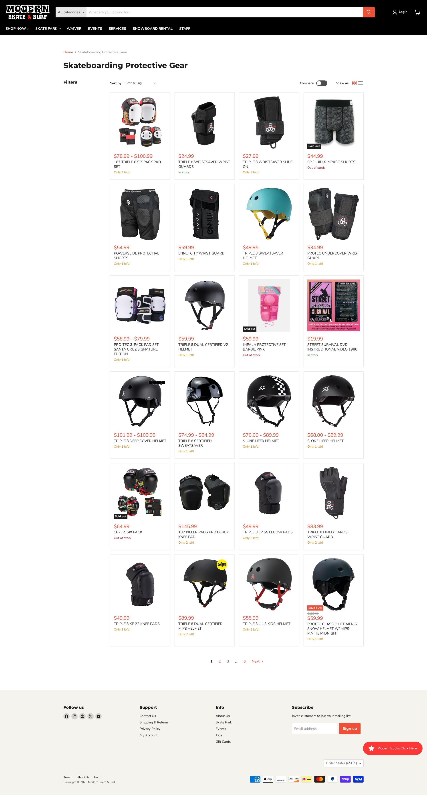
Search (67, 777)
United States (341, 763)
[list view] (360, 83)
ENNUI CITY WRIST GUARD (201, 253)
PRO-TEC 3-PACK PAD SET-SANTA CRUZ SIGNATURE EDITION (137, 349)
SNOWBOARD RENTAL (153, 28)
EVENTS (95, 28)
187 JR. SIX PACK (128, 532)
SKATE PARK (46, 28)
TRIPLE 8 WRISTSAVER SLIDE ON (268, 164)
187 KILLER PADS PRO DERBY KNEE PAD (203, 534)
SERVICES (117, 28)
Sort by (115, 83)
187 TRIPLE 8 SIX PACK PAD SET (137, 164)
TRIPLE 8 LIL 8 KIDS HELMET (266, 623)
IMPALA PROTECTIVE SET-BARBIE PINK (265, 347)
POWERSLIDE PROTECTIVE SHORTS (136, 255)
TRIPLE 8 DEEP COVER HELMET (140, 441)
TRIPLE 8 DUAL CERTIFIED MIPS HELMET (200, 626)
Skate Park (224, 722)
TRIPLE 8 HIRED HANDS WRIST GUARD (327, 534)
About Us (223, 716)
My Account (148, 735)
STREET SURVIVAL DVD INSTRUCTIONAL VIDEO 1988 (332, 347)
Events (221, 729)
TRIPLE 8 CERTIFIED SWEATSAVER (195, 443)
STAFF (184, 28)
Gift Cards (223, 741)
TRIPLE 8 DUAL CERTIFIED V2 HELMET (203, 347)
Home (68, 52)
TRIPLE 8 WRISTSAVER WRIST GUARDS (204, 164)
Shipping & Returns (154, 722)
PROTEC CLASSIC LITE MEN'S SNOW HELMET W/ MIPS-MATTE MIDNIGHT (332, 629)
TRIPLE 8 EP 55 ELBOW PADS (268, 532)
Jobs (219, 735)
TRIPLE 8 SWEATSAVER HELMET (263, 255)
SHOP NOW (16, 28)
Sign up (350, 728)
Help (97, 777)
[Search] (369, 12)
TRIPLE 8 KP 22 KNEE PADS (137, 623)
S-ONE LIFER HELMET (261, 441)
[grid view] (354, 83)
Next (256, 661)
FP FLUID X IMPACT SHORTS (331, 162)
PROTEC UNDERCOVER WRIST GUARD (333, 255)
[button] (401, 12)
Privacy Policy (150, 729)
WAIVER (74, 28)
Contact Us (148, 716)
